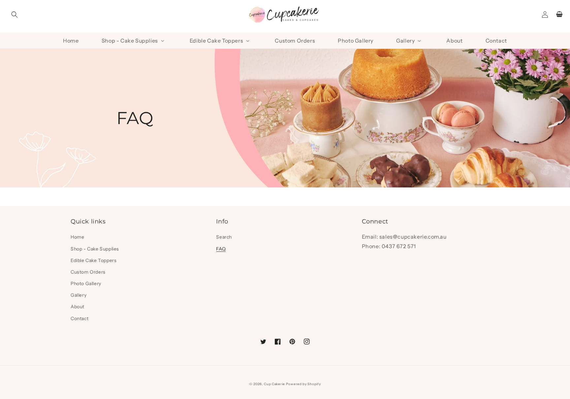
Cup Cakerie (274, 384)
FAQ (221, 249)
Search (224, 237)
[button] (14, 14)
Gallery (78, 295)
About (77, 307)
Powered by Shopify (303, 384)
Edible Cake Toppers (93, 260)
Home (77, 237)
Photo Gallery (86, 283)
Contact (79, 318)
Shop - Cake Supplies (95, 249)
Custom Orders (88, 272)
